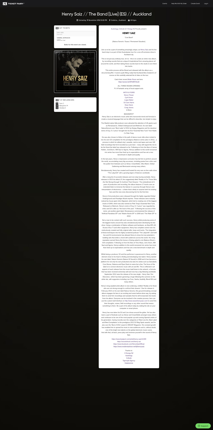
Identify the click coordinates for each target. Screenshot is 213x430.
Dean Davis (129, 105)
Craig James (128, 107)
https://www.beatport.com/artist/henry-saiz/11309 (129, 339)
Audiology (114, 29)
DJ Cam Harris (129, 102)
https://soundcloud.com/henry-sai (129, 341)
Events (165, 3)
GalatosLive (129, 363)
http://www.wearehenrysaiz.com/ (136, 301)
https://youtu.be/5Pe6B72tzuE (128, 82)
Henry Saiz (144, 50)
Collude (121, 29)
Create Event (195, 3)
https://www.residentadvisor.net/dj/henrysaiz (128, 346)
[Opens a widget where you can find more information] (203, 426)
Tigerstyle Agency (129, 360)
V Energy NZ (130, 29)
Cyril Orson (129, 97)
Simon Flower (129, 95)
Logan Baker (128, 100)
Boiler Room (132, 79)
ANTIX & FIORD (129, 92)
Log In (206, 3)
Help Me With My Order (179, 3)
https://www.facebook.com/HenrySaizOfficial (128, 344)
